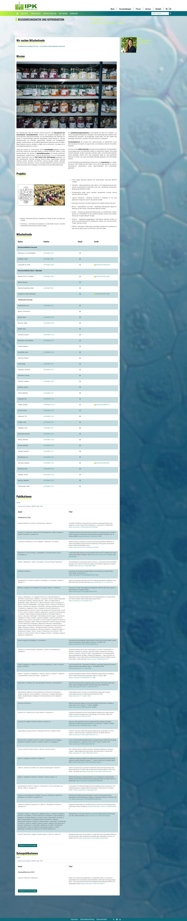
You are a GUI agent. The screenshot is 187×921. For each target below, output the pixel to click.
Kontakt (158, 8)
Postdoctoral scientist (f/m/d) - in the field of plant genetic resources (41, 46)
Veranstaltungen (125, 8)
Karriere (74, 13)
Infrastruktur (49, 13)
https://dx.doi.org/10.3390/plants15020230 (89, 780)
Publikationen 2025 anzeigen (27, 845)
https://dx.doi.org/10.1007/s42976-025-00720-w (86, 799)
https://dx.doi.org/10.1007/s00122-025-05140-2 (96, 771)
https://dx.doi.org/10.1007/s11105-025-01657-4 (83, 686)
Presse (138, 8)
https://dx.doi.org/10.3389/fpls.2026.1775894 (83, 725)
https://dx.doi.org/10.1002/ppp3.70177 (81, 600)
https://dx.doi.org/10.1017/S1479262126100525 (84, 547)
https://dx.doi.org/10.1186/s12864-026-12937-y (83, 753)
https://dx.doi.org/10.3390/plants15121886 (82, 677)
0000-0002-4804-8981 (103, 463)
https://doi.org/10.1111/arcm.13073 (80, 696)
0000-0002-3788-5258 (103, 265)
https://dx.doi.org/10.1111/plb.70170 (101, 582)
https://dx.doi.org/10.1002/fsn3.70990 (90, 536)
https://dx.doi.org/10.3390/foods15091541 (82, 744)
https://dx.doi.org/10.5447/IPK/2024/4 (92, 883)
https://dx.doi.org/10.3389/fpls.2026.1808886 (83, 707)
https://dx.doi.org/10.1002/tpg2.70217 (85, 790)
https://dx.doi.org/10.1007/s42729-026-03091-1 (87, 762)
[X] (114, 919)
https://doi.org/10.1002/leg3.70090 (84, 565)
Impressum (74, 919)
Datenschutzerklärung (87, 919)
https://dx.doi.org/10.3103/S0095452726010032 (84, 575)
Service (148, 8)
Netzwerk (63, 13)
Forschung (36, 13)
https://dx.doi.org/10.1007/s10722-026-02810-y (83, 644)
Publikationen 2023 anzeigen (27, 891)
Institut (24, 13)
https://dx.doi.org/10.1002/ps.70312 (80, 716)
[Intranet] (120, 919)
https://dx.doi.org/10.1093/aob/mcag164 (97, 815)
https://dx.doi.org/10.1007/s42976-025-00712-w (83, 734)
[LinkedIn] (117, 919)
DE (167, 8)
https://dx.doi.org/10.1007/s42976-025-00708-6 (93, 838)
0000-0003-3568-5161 (103, 404)
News (113, 8)
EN (170, 8)
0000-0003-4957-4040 (103, 294)
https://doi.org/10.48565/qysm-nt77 (98, 659)
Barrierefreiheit (102, 919)
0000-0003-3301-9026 (103, 276)
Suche (18, 502)
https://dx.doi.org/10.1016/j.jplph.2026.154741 (83, 591)
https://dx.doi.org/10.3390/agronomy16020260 (83, 527)
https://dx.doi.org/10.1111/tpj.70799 (80, 668)
